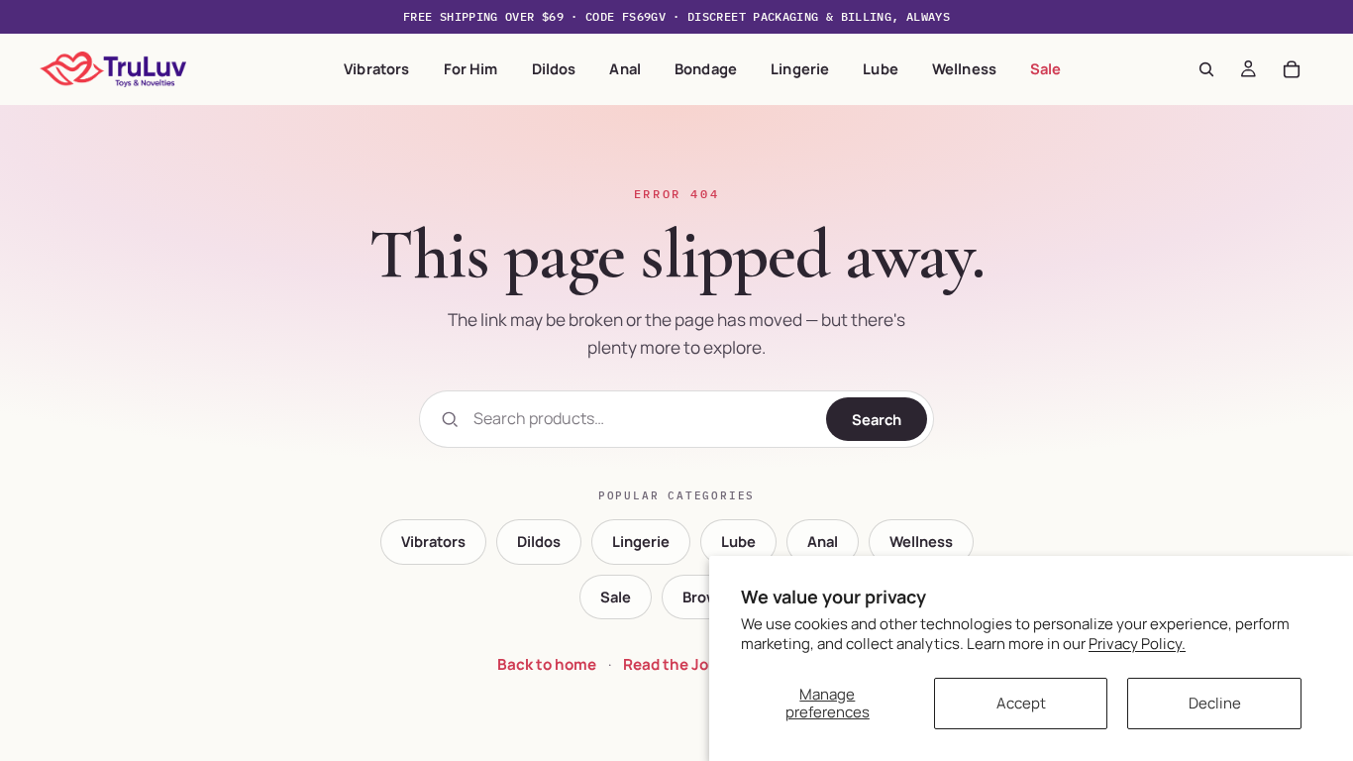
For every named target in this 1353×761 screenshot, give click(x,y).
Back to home (546, 664)
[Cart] (1291, 69)
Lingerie (800, 68)
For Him (471, 68)
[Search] (1206, 69)
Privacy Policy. (1137, 643)
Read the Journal (685, 664)
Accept (1021, 703)
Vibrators (376, 68)
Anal (625, 68)
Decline (1215, 703)
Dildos (554, 68)
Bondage (706, 68)
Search (876, 419)
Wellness (964, 68)
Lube (880, 68)
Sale (1046, 68)
